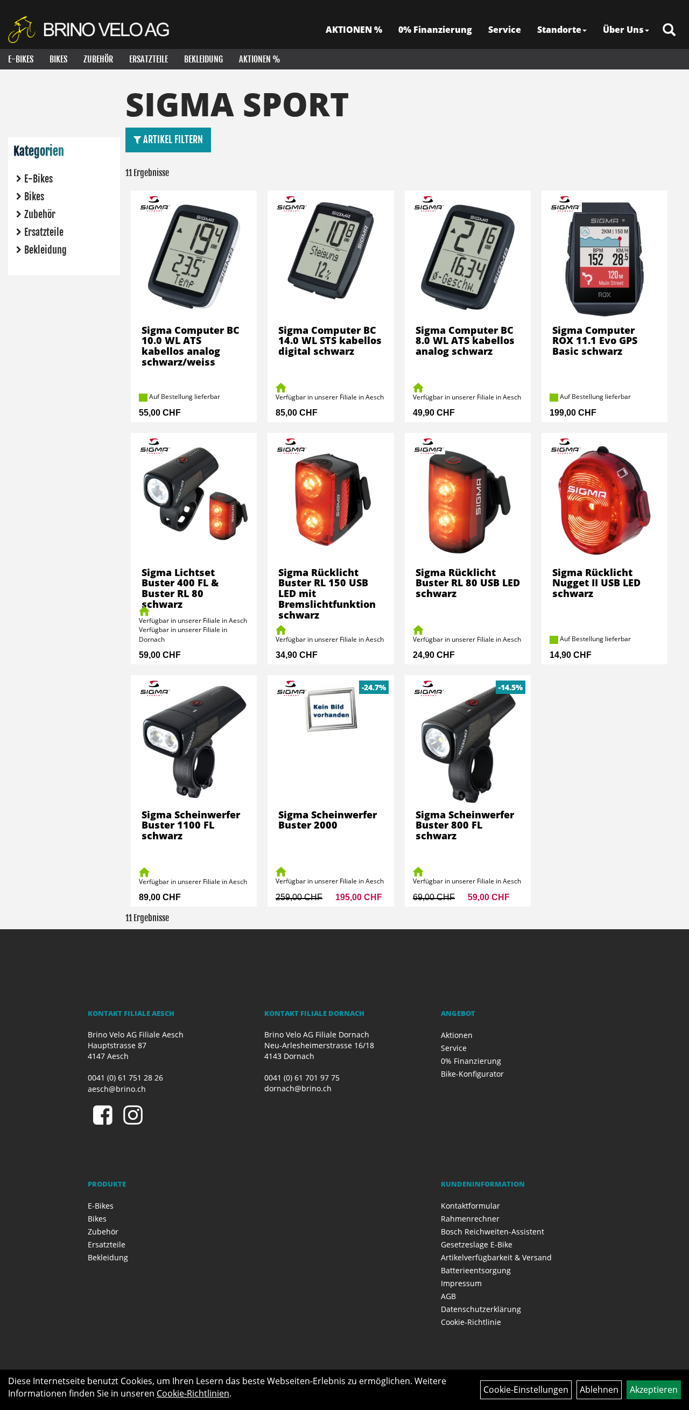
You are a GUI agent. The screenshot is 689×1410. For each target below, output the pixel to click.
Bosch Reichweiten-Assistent (492, 1231)
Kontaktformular (470, 1206)
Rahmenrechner (470, 1218)
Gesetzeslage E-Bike (476, 1244)
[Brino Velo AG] (90, 29)
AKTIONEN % (354, 30)
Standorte (559, 30)
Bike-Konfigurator (472, 1074)
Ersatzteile (148, 59)
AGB (448, 1296)
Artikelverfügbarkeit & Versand (496, 1257)
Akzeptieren (654, 1389)
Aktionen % (259, 59)
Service (504, 30)
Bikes (58, 59)
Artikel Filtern (172, 139)
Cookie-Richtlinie (471, 1322)
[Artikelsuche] (669, 30)
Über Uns (623, 30)
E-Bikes (20, 59)
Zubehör (98, 59)
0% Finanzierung (435, 30)
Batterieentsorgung (476, 1270)
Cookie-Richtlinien (193, 1393)
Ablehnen (599, 1389)
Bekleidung (203, 59)
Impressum (461, 1283)
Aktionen (457, 1035)
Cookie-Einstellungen (525, 1389)
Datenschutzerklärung (481, 1309)
